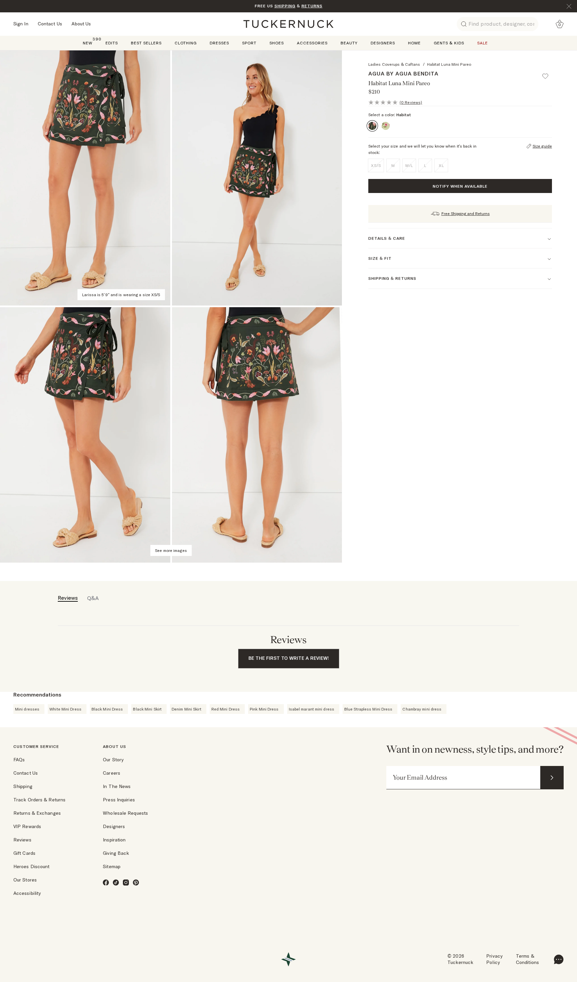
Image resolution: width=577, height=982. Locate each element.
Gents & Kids (449, 42)
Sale (482, 42)
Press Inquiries (119, 800)
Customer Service (36, 746)
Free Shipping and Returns (465, 213)
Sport (249, 42)
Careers (111, 773)
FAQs (19, 760)
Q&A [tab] (93, 598)
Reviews (22, 840)
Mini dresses (27, 709)
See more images (171, 550)
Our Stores (25, 880)
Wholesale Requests (125, 813)
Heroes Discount (31, 866)
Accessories (312, 42)
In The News (117, 786)
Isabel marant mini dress (311, 709)
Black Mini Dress (107, 709)
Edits (112, 42)
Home (414, 42)
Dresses (219, 42)
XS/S (376, 165)
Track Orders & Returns (39, 800)
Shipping (22, 786)
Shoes (276, 42)
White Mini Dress (65, 709)
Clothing (186, 42)
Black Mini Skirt (147, 709)
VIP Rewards (27, 826)
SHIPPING (285, 5)
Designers (383, 42)
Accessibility (27, 893)
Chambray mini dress (421, 709)
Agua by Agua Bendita (403, 73)
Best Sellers (146, 42)
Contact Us (50, 24)
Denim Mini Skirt (186, 709)
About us (114, 746)
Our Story (113, 760)
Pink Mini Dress (264, 709)
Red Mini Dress (225, 709)
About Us (81, 24)
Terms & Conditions (527, 959)
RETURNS (312, 5)
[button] (548, 73)
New (87, 42)
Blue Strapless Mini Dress (368, 709)
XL (441, 165)
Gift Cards (24, 853)
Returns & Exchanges (37, 813)
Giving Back (116, 853)
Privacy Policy (494, 959)
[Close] (569, 6)
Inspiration (114, 840)
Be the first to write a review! (288, 658)
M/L (409, 165)
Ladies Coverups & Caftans (394, 64)
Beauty (349, 42)
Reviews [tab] (68, 597)
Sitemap (112, 866)
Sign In (20, 24)
